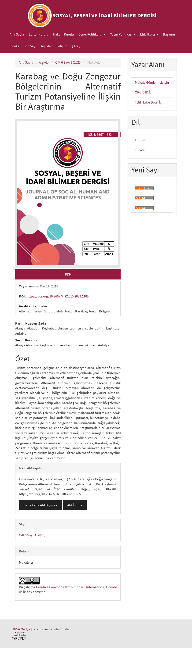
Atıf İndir (73, 505)
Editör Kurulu (38, 34)
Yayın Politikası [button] (121, 34)
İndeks (14, 46)
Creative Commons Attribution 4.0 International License (76, 587)
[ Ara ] (76, 46)
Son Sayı (30, 46)
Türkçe (139, 150)
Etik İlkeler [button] (148, 34)
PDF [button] (68, 274)
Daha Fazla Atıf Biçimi (39, 505)
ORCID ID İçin (144, 92)
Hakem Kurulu (63, 34)
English (140, 140)
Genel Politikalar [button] (90, 34)
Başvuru (169, 34)
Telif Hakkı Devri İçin (149, 102)
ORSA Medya (21, 629)
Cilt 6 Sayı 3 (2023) (68, 62)
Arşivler (46, 46)
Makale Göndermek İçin (152, 82)
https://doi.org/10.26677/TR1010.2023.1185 (58, 296)
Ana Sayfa (17, 34)
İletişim (61, 46)
